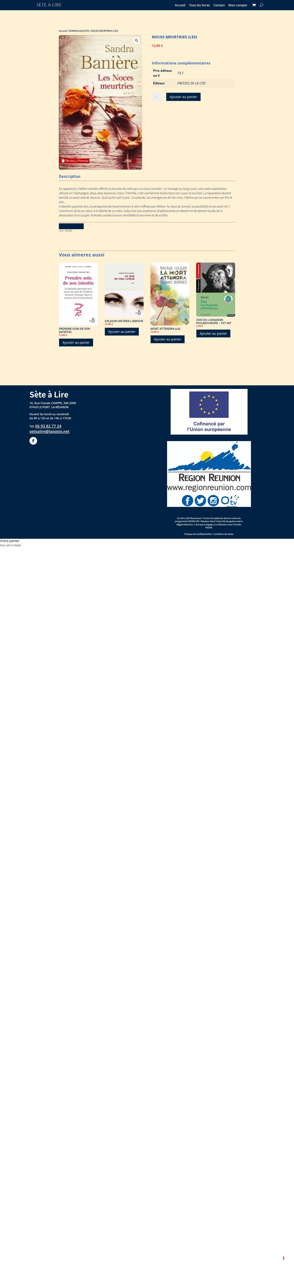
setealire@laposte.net (49, 431)
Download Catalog (71, 226)
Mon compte (237, 5)
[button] (137, 41)
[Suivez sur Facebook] (33, 441)
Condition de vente (223, 534)
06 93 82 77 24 (48, 426)
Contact (219, 5)
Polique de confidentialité (197, 534)
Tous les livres (199, 5)
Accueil (180, 5)
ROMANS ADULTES (79, 30)
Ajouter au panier (183, 96)
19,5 (180, 73)
